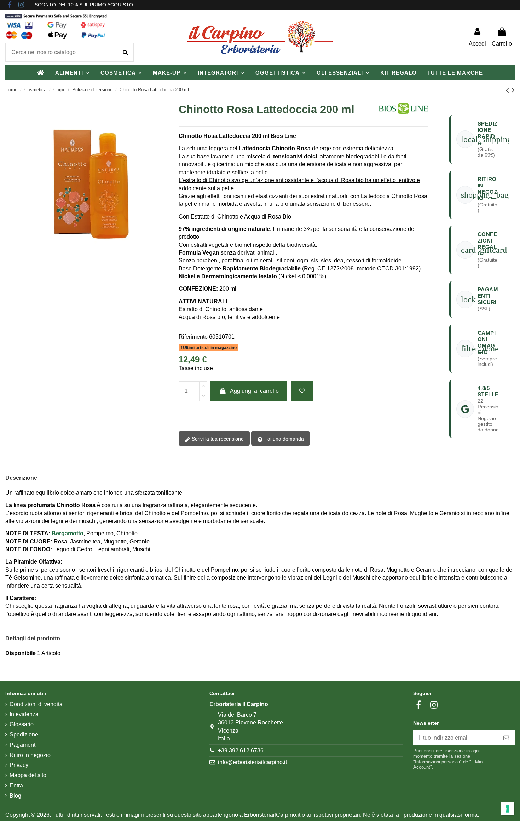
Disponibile (20, 653)
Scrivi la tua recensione (217, 439)
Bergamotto (67, 533)
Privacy (19, 765)
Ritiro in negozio (30, 755)
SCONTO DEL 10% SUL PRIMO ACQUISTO (84, 4)
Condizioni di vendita (36, 704)
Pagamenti (23, 745)
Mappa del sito (28, 775)
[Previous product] (509, 90)
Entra (16, 785)
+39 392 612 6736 (241, 750)
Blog (15, 796)
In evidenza (24, 714)
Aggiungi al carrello (254, 391)
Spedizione (24, 735)
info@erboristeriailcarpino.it (252, 762)
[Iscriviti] (506, 737)
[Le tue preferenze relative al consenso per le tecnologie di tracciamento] (507, 808)
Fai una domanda (283, 439)
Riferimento (193, 337)
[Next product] (513, 90)
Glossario (22, 724)
